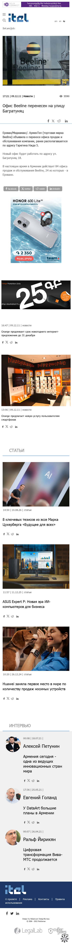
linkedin (56, 189)
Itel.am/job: (9, 28)
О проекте (11, 899)
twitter (27, 189)
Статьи (27, 509)
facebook (11, 189)
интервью (20, 725)
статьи (16, 450)
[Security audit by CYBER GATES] (57, 930)
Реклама (28, 899)
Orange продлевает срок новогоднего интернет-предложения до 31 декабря (30, 333)
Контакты (44, 899)
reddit (42, 189)
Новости (28, 96)
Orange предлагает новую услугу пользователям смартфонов (30, 417)
